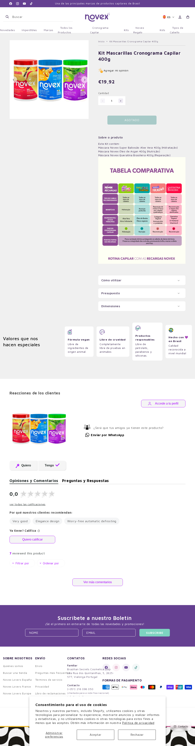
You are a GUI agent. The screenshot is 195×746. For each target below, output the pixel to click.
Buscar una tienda (15, 672)
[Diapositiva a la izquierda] (14, 80)
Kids (162, 30)
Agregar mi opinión (116, 70)
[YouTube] (126, 667)
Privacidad (42, 686)
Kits (126, 30)
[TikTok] (136, 667)
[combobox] (41, 17)
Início (101, 41)
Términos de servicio (48, 679)
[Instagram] (116, 667)
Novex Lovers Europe (17, 693)
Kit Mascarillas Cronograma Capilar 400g (133, 41)
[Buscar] (7, 17)
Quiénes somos (13, 666)
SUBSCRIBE (154, 632)
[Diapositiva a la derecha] (84, 80)
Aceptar (95, 734)
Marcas (48, 30)
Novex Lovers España (17, 679)
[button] (188, 16)
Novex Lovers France (17, 686)
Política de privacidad (138, 722)
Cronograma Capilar (99, 30)
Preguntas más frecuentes (52, 672)
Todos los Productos (65, 30)
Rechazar (137, 734)
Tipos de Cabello (176, 30)
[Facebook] (106, 667)
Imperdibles (29, 30)
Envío (38, 666)
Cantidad (103, 93)
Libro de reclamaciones (50, 693)
